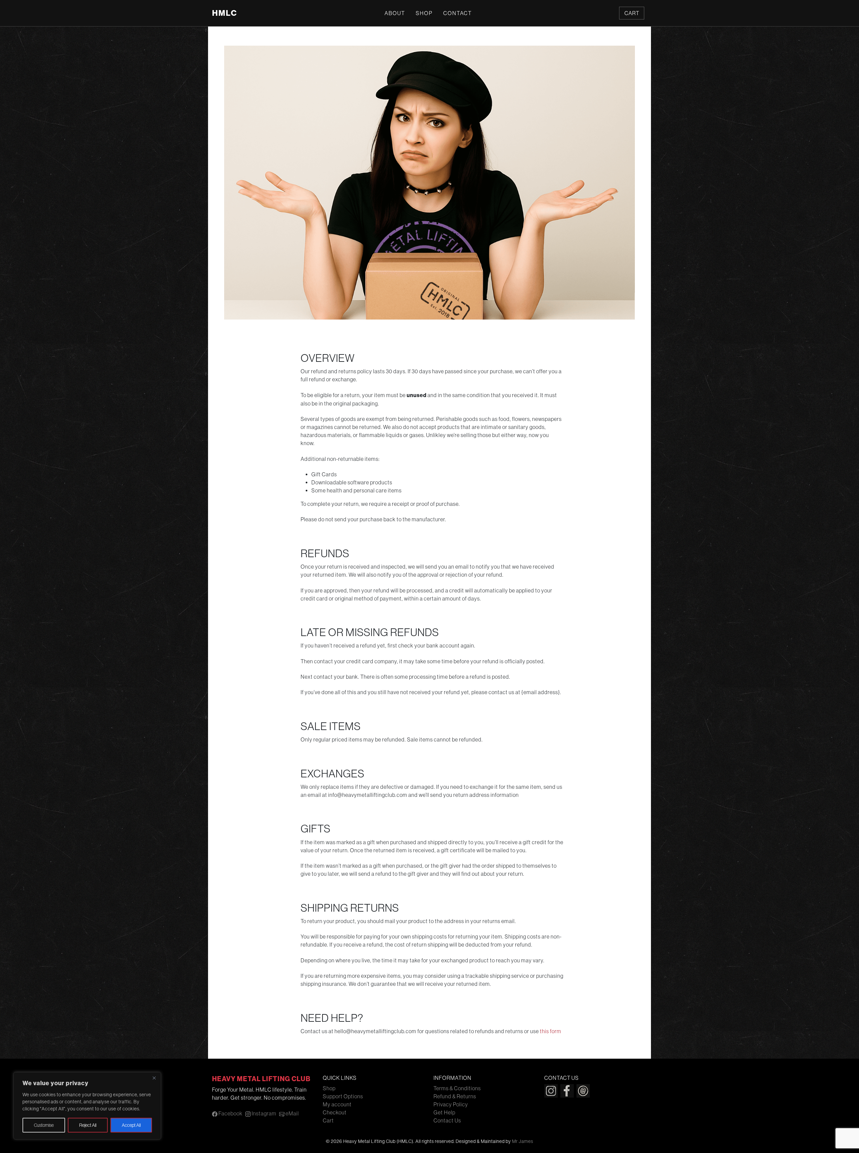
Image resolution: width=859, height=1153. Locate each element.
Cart (631, 13)
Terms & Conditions (457, 1088)
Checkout (335, 1112)
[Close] (154, 1078)
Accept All (131, 1125)
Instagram (263, 1113)
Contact (457, 13)
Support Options (343, 1096)
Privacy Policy (451, 1104)
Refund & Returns (455, 1096)
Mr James (522, 1141)
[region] (87, 1106)
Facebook (230, 1113)
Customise (44, 1125)
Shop (424, 13)
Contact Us (447, 1120)
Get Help (444, 1112)
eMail (292, 1113)
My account (337, 1104)
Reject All (87, 1125)
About (395, 13)
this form (550, 1031)
